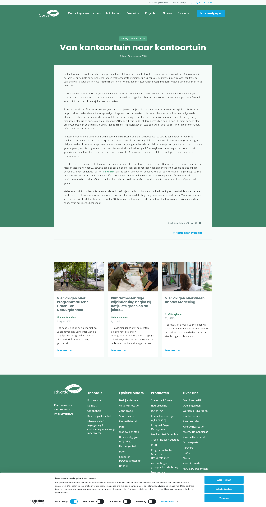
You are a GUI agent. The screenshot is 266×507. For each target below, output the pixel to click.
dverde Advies (191, 421)
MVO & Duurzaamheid (195, 469)
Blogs (186, 453)
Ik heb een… (113, 13)
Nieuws (167, 13)
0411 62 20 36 (205, 3)
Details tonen (167, 501)
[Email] (200, 223)
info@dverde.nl (63, 413)
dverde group (179, 2)
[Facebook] (188, 223)
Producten (133, 13)
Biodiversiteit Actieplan (164, 434)
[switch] (100, 501)
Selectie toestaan (224, 489)
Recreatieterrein (128, 421)
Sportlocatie (126, 416)
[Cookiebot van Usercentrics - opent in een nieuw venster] (37, 502)
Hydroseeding (159, 406)
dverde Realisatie (193, 427)
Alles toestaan (224, 480)
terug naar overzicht (189, 232)
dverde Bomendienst (195, 432)
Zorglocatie (126, 411)
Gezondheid (94, 411)
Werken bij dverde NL (159, 2)
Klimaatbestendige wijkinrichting (162, 418)
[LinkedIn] (192, 223)
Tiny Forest (109, 171)
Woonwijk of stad (129, 432)
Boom (122, 452)
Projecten (151, 13)
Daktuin (123, 466)
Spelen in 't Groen (161, 400)
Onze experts (190, 442)
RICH (154, 445)
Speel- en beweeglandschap (130, 459)
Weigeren (224, 498)
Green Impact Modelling (165, 440)
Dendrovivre (158, 472)
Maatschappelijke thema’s (84, 13)
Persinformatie (191, 463)
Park (121, 427)
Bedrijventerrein (128, 400)
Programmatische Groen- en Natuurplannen (161, 454)
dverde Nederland (194, 437)
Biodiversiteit (95, 400)
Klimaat (92, 406)
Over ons (183, 13)
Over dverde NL (192, 400)
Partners (188, 448)
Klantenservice (63, 405)
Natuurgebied (127, 446)
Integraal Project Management (161, 427)
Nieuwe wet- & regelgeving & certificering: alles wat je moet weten (101, 427)
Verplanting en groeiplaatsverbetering (164, 465)
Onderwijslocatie (129, 406)
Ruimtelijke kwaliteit (99, 416)
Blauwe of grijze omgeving (128, 439)
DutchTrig (157, 411)
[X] (196, 223)
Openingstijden (192, 406)
